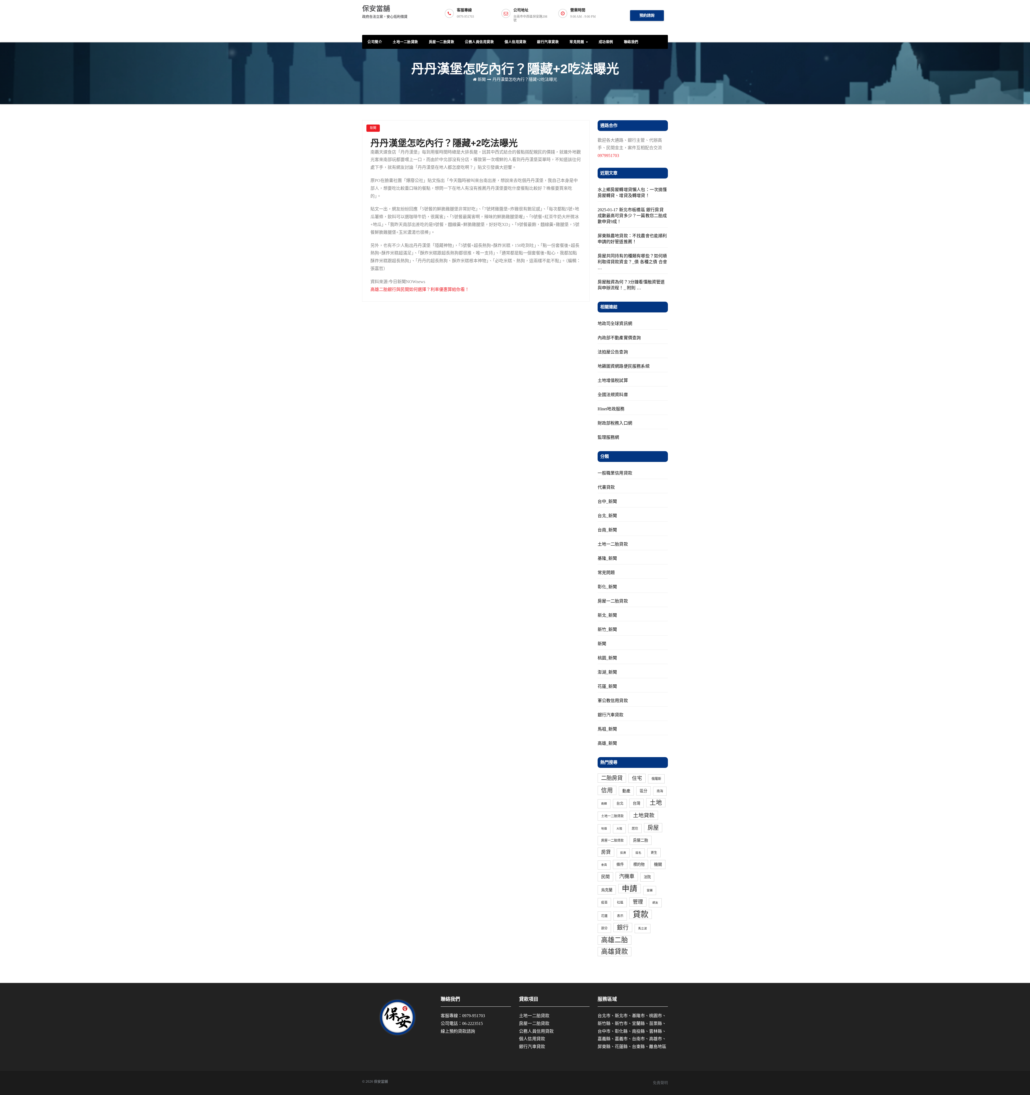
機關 (658, 864)
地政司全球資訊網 (615, 323)
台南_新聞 (607, 530)
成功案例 (606, 42)
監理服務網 (608, 437)
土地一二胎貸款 (405, 42)
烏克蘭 (606, 890)
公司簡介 (374, 42)
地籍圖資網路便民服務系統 (624, 366)
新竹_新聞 (607, 629)
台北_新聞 (607, 515)
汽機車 (626, 876)
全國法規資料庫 (613, 394)
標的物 (639, 864)
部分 (604, 928)
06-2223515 (472, 1023)
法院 (647, 877)
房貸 (606, 852)
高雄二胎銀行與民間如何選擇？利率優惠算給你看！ (419, 289)
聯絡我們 (631, 42)
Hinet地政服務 (611, 409)
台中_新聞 (607, 501)
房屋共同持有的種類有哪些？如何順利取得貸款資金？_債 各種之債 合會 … (632, 262)
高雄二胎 (614, 940)
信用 (607, 790)
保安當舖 (384, 12)
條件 (620, 864)
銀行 (623, 927)
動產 (626, 791)
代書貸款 (606, 487)
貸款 (640, 914)
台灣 (636, 803)
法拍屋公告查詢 (613, 352)
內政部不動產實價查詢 (619, 337)
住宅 (637, 778)
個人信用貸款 (515, 42)
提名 (638, 852)
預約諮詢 (646, 15)
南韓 (604, 803)
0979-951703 (473, 1015)
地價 (604, 828)
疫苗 (604, 902)
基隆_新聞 (607, 558)
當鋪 (650, 890)
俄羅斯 (656, 779)
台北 (619, 803)
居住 (635, 828)
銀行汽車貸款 (548, 42)
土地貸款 (643, 815)
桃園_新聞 (607, 658)
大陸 (619, 828)
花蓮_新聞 (607, 686)
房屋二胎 (640, 840)
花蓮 (604, 916)
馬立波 (642, 928)
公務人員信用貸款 (479, 42)
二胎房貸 (612, 778)
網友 (655, 902)
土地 (656, 802)
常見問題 (577, 42)
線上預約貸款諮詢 (458, 1031)
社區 (620, 902)
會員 (604, 864)
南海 (660, 791)
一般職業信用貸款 (615, 473)
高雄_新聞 (607, 743)
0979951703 (608, 155)
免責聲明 (660, 1083)
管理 (638, 902)
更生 (654, 853)
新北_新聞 (607, 615)
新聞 (482, 79)
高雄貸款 (614, 951)
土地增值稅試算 (613, 380)
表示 (620, 916)
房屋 (653, 827)
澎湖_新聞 (607, 672)
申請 (629, 888)
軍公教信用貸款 (613, 700)
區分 (643, 791)
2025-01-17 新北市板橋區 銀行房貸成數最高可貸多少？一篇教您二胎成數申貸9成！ (632, 215)
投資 (623, 852)
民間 (605, 876)
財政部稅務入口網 (615, 423)
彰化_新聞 (607, 587)
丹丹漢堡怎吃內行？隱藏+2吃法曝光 (524, 79)
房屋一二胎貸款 (441, 42)
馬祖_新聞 (607, 729)
